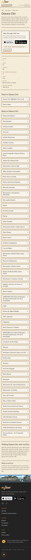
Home (3, 10)
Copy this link (7, 50)
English (21, 5)
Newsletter (5, 525)
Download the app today (6, 5)
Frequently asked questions (9, 513)
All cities (8, 10)
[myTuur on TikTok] (6, 503)
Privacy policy (5, 535)
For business (5, 523)
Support (4, 520)
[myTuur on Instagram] (3, 503)
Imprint (4, 532)
